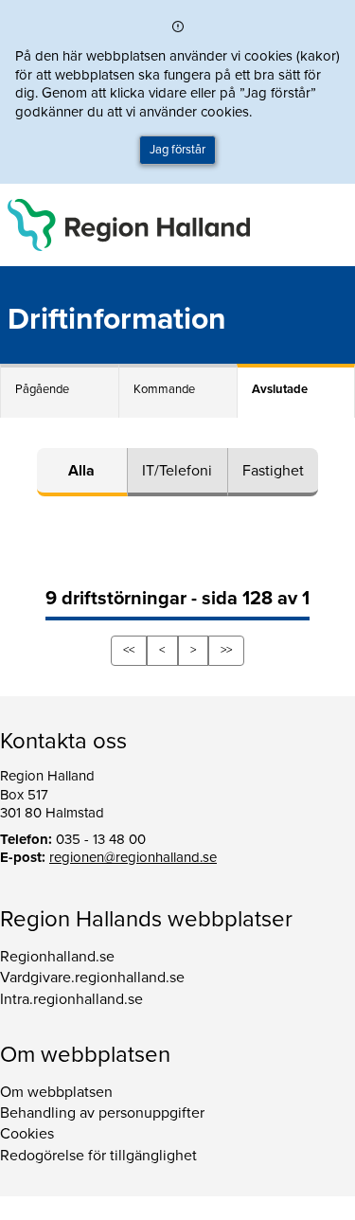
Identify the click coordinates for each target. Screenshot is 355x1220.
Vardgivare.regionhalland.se (92, 977)
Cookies (27, 1133)
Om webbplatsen (56, 1092)
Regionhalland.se (57, 956)
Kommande (164, 389)
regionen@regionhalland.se (133, 857)
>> (226, 649)
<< (128, 649)
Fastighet (273, 470)
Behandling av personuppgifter (102, 1112)
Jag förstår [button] (177, 149)
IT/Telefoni (177, 470)
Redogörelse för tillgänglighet (98, 1155)
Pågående (42, 389)
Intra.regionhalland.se (71, 999)
